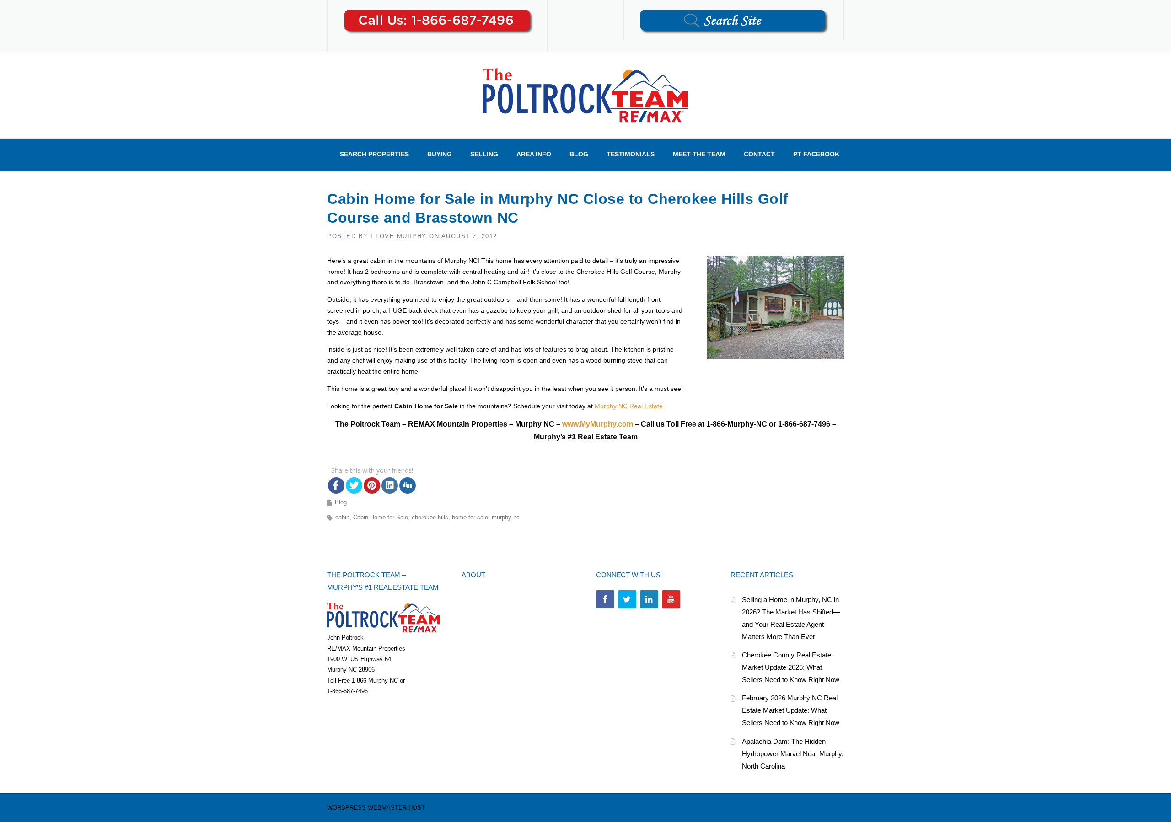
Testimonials (631, 154)
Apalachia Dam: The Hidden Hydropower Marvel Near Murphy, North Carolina (792, 753)
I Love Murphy (399, 236)
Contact (759, 154)
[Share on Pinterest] (372, 485)
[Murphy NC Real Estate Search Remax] (585, 94)
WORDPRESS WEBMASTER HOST (376, 807)
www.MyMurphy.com (597, 424)
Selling (484, 154)
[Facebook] (605, 599)
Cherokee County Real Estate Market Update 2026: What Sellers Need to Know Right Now (790, 667)
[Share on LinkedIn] (389, 485)
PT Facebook (816, 154)
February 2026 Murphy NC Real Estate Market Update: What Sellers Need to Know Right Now (790, 710)
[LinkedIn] (649, 599)
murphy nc (506, 517)
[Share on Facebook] (336, 485)
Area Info (533, 154)
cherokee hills (430, 517)
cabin (342, 517)
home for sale (470, 517)
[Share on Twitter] (354, 485)
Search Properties (374, 154)
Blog (578, 154)
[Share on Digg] (407, 485)
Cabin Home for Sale (380, 517)
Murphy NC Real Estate (629, 406)
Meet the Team (699, 154)
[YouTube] (671, 599)
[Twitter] (627, 599)
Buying (439, 154)
